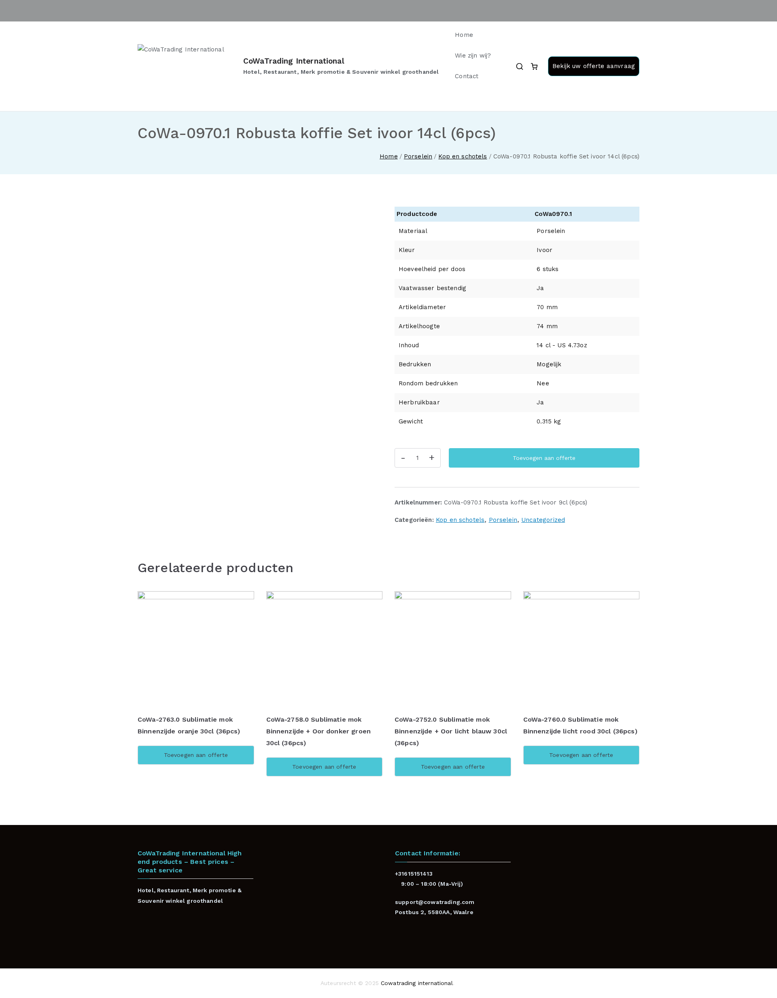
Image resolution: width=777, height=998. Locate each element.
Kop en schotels (462, 156)
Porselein (418, 156)
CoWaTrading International (293, 61)
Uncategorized (543, 520)
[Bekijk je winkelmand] (534, 66)
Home (464, 34)
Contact (466, 76)
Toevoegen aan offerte (544, 458)
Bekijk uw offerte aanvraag (593, 66)
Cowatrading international (417, 983)
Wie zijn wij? (473, 55)
